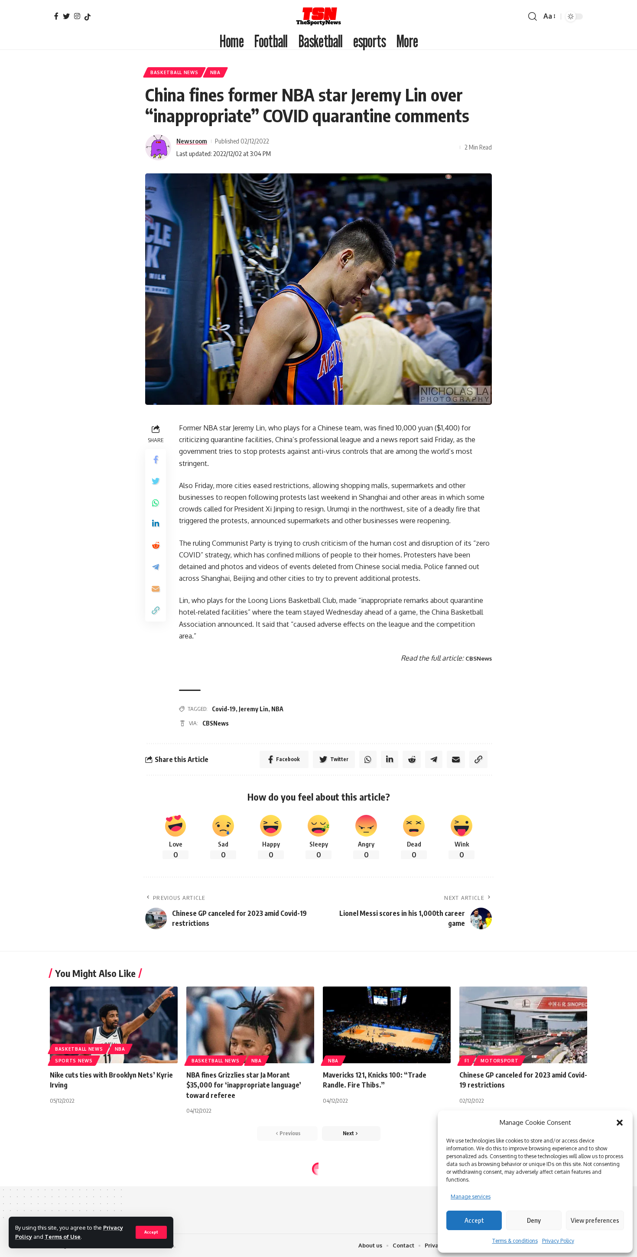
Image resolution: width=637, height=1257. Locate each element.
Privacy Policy (558, 1240)
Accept (474, 1220)
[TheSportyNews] (318, 16)
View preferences (595, 1220)
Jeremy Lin (253, 709)
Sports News (74, 1060)
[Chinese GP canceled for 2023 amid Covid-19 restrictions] (523, 1025)
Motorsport (499, 1060)
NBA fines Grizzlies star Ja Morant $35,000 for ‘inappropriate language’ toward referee (243, 1085)
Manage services (471, 1196)
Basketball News (174, 72)
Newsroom (191, 141)
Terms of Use (63, 1236)
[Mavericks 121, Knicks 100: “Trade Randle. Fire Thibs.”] (387, 1025)
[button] (619, 1122)
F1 (467, 1060)
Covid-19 (224, 709)
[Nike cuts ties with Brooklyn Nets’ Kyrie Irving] (114, 1025)
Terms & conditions (515, 1240)
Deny (534, 1220)
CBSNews (478, 658)
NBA (215, 72)
